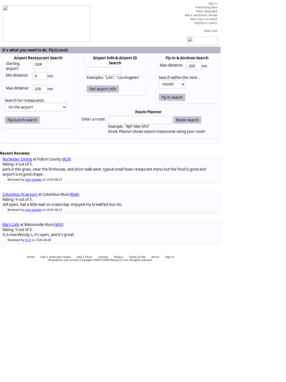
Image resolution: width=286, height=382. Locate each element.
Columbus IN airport (20, 194)
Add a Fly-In (84, 256)
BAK (74, 194)
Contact (103, 256)
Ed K (28, 240)
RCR (66, 159)
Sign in (169, 256)
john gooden (33, 179)
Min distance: (17, 75)
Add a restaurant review (55, 256)
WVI (58, 224)
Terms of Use (137, 256)
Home (31, 256)
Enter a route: (94, 119)
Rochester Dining (17, 159)
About (155, 256)
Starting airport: (13, 66)
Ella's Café (11, 224)
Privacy (118, 256)
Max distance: (17, 88)
